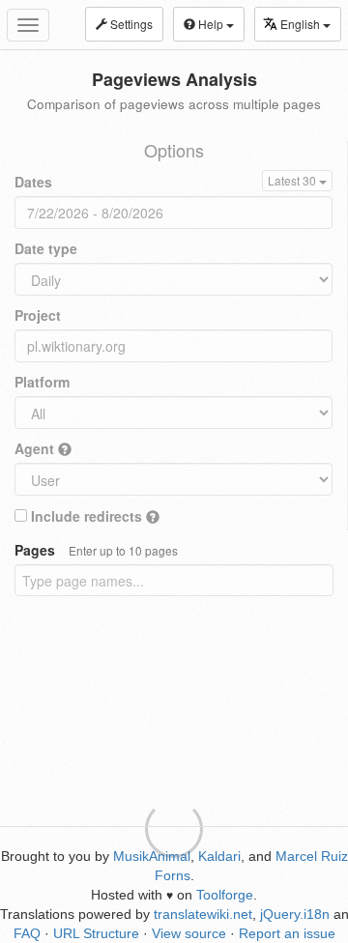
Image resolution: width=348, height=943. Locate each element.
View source (189, 933)
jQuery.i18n (295, 914)
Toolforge (224, 894)
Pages (96, 549)
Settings (130, 23)
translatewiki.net (203, 914)
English (301, 23)
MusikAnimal (151, 856)
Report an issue (287, 933)
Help (210, 23)
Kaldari (219, 856)
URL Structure (96, 933)
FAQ (27, 933)
